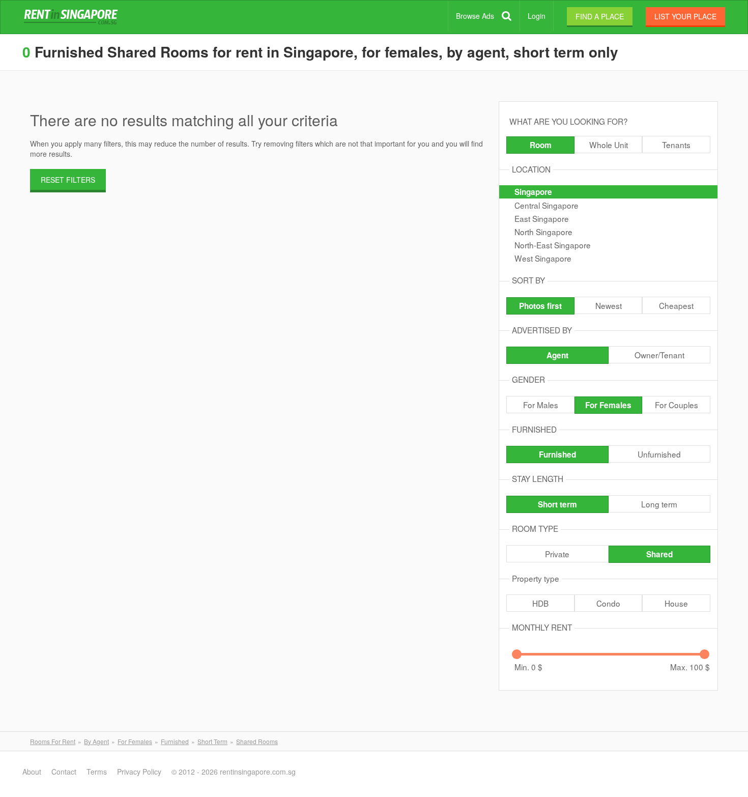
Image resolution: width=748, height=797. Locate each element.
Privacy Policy (139, 771)
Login (536, 16)
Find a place (600, 16)
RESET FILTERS (68, 180)
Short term (557, 504)
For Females (608, 405)
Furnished (557, 454)
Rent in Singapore (73, 17)
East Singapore (541, 218)
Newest (608, 305)
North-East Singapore (552, 244)
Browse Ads (475, 16)
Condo (608, 603)
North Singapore (543, 231)
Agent (557, 355)
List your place (685, 16)
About (31, 771)
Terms (97, 771)
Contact (63, 771)
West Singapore (542, 258)
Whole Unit (608, 144)
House (676, 603)
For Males (540, 404)
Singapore (533, 191)
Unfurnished (659, 454)
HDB (540, 603)
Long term (659, 503)
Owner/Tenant (659, 354)
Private (557, 553)
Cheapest (676, 305)
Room (541, 145)
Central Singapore (546, 205)
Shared (659, 554)
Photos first (540, 305)
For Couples (676, 404)
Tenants (676, 144)
